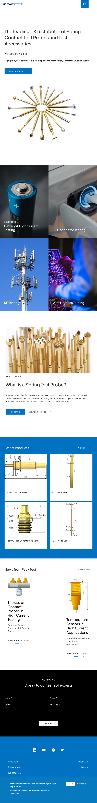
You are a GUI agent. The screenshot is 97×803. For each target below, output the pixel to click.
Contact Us (14, 772)
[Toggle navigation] (85, 4)
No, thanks (81, 783)
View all (81, 447)
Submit (48, 723)
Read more (15, 411)
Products (13, 761)
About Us (83, 761)
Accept (70, 783)
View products (16, 71)
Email (7, 704)
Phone (53, 698)
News (84, 767)
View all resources (37, 411)
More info (14, 793)
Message (54, 704)
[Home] (40, 4)
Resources (14, 767)
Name (7, 698)
